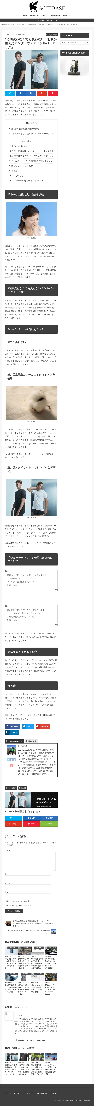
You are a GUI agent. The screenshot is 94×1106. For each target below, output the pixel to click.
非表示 (33, 123)
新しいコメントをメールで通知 (19, 901)
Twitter (31, 1040)
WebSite (21, 1040)
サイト (7, 892)
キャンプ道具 (11, 788)
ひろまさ (17, 176)
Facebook (41, 1040)
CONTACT (67, 16)
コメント (8, 850)
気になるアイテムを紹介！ (22, 166)
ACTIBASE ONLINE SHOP (47, 20)
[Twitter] (8, 761)
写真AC (33, 238)
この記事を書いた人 (15, 741)
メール (8, 883)
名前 (7, 874)
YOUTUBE (45, 16)
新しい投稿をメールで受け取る (19, 906)
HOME (25, 16)
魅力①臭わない (19, 146)
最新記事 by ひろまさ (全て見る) (27, 180)
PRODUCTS (34, 16)
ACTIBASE (71, 1100)
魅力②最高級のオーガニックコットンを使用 (32, 151)
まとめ (13, 171)
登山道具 (24, 788)
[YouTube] (11, 767)
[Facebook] (11, 761)
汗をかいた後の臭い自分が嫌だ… (25, 129)
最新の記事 (32, 741)
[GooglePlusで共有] (42, 93)
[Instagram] (14, 761)
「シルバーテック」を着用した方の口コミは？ (31, 161)
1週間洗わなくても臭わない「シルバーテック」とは (31, 135)
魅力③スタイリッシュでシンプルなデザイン (32, 156)
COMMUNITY (56, 16)
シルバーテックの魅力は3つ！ (23, 141)
